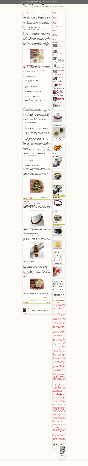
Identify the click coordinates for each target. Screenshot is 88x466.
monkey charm (60, 395)
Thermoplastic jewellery (56, 420)
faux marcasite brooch (55, 362)
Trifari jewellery (63, 421)
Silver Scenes (55, 414)
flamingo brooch (63, 364)
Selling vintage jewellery (29, 198)
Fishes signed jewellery (58, 364)
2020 (55, 18)
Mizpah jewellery (56, 393)
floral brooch (54, 365)
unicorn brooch (61, 423)
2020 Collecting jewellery (60, 304)
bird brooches (57, 320)
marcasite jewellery (62, 391)
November (56, 24)
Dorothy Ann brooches (60, 351)
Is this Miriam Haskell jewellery (59, 379)
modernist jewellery (55, 394)
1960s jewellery (62, 301)
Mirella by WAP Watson (60, 103)
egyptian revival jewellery (61, 355)
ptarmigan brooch (55, 404)
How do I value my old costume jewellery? (32, 203)
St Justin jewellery (59, 417)
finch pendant (63, 362)
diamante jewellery (57, 349)
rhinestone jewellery (59, 407)
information (54, 378)
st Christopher (55, 417)
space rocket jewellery (62, 415)
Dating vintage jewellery (59, 347)
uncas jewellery (57, 423)
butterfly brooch (55, 327)
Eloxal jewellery (55, 357)
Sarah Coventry (63, 408)
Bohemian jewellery (57, 322)
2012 (55, 34)
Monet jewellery (60, 394)
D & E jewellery (58, 345)
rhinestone (54, 407)
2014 (55, 31)
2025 (55, 12)
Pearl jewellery (58, 401)
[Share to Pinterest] (46, 197)
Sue (28, 308)
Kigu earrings (56, 386)
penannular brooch (62, 401)
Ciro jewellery (58, 338)
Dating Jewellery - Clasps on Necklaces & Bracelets (60, 98)
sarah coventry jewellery (59, 409)
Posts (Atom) (39, 304)
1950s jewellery (58, 301)
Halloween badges (62, 369)
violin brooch (57, 436)
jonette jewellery (63, 384)
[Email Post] (41, 197)
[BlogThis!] (43, 197)
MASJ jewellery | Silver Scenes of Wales (60, 91)
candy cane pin (55, 331)
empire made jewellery (59, 357)
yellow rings (56, 441)
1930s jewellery (60, 300)
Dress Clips (55, 353)
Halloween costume (55, 370)
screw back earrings (60, 411)
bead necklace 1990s (60, 318)
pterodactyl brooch (60, 404)
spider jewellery (59, 416)
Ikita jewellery (58, 377)
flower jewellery (59, 365)
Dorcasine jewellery (55, 351)
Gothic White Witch (58, 368)
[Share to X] (44, 197)
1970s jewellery (56, 302)
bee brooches (58, 319)
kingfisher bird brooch (57, 387)
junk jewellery (63, 385)
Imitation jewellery (63, 377)
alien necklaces (61, 308)
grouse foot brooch (57, 369)
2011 (55, 35)
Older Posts (48, 302)
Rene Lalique (63, 405)
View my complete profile (26, 313)
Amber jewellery (58, 309)
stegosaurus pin (57, 418)
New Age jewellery (62, 398)
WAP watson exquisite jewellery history (60, 84)
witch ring (63, 439)
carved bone (57, 332)
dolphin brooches (59, 350)
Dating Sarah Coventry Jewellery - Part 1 (60, 64)
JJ (60, 384)
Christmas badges (59, 335)
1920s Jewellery (55, 300)
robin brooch (63, 407)
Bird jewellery (62, 320)
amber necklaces (62, 309)
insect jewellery (58, 378)
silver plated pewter (62, 413)
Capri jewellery (58, 331)
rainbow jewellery (58, 405)
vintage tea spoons (60, 434)
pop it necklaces (62, 403)
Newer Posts (25, 302)
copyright (62, 342)
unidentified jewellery (57, 424)
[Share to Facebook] (45, 197)
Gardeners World (58, 366)
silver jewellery (57, 413)
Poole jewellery (57, 403)
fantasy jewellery (57, 361)
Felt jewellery (59, 362)
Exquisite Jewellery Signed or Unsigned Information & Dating (60, 58)
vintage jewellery (62, 431)
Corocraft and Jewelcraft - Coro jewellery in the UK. (60, 71)
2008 (55, 39)
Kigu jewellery (60, 386)
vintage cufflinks (59, 429)
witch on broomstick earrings (59, 439)
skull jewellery (59, 414)
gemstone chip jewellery (57, 367)
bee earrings (62, 319)
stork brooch (60, 418)
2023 (55, 14)
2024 (55, 13)
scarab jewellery (55, 410)
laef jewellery (56, 388)
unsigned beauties (62, 424)
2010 (55, 36)
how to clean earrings (60, 373)
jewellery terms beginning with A (57, 383)
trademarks (60, 420)
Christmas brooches (58, 336)
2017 (55, 22)
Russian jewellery (55, 408)
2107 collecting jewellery (60, 305)
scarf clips (59, 410)
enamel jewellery (59, 358)
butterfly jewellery (61, 327)
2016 (55, 23)
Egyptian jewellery (58, 354)
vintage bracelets (62, 426)
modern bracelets (62, 393)
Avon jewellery (59, 315)
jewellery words (58, 384)
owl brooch (62, 400)
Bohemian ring (57, 323)
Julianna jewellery (59, 385)
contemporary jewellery (58, 342)
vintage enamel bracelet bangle (59, 430)
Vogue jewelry (61, 436)
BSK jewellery (61, 325)
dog (56, 350)
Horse (56, 373)
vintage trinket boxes (57, 435)
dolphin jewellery (63, 350)
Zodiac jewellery (60, 441)
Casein (61, 332)
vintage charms (58, 428)
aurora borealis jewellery (59, 313)
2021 (55, 17)
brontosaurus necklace (57, 325)
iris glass (62, 378)
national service (57, 398)
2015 (55, 30)
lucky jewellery (57, 390)
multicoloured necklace (59, 397)
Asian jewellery (60, 312)
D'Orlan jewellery (62, 345)
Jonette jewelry (55, 385)
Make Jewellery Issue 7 (62, 390)
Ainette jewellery (55, 307)
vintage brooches (57, 427)
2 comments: (38, 197)
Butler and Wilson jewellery (60, 326)
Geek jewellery (62, 366)
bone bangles (61, 323)
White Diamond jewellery (59, 438)
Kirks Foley (61, 387)
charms (57, 334)
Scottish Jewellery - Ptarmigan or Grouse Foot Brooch (60, 51)
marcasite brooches (56, 391)
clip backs (57, 340)
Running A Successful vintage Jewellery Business (33, 12)
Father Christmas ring (62, 361)
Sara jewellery (59, 408)
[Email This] (42, 197)
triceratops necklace (57, 421)
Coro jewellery (58, 343)
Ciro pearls (61, 338)
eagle (58, 353)
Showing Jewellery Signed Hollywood (59, 44)
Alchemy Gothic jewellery (60, 307)
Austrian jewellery (59, 314)
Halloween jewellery (61, 370)
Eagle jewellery (61, 353)
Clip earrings (60, 340)
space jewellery (57, 415)
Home (37, 302)
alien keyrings (57, 308)
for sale (63, 365)
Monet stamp (57, 395)
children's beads (60, 334)
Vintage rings (56, 434)
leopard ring (59, 388)
